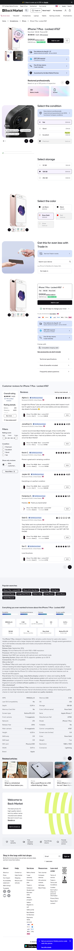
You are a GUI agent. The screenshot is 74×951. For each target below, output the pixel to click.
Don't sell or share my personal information (54, 892)
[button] (18, 34)
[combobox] (54, 261)
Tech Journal (42, 872)
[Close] (71, 2)
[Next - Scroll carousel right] (67, 82)
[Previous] (9, 229)
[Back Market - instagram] (4, 891)
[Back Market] (12, 10)
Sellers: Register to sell (30, 905)
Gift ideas (41, 885)
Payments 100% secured (30, 920)
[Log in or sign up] (65, 10)
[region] (49, 91)
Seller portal (30, 910)
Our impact (6, 878)
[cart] (70, 10)
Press (4, 875)
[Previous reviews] (65, 567)
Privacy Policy (54, 898)
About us (6, 872)
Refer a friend (31, 872)
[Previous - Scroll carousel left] (62, 82)
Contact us (18, 872)
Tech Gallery (53, 313)
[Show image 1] (13, 230)
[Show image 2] (18, 230)
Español (70, 6)
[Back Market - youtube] (4, 895)
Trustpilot (6, 888)
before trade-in (39, 40)
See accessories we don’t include (49, 352)
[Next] (27, 229)
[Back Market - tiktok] (8, 891)
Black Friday (42, 888)
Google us (11, 820)
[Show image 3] (23, 230)
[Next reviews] (70, 567)
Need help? (46, 10)
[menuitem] (26, 16)
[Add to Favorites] (67, 40)
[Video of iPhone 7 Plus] (18, 56)
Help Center (18, 875)
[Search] (26, 10)
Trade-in (29, 885)
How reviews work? (11, 420)
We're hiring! (7, 885)
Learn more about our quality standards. (39, 692)
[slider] (4, 438)
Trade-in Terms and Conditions (53, 882)
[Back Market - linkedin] (8, 895)
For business (57, 10)
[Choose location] (58, 6)
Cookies (52, 887)
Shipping (17, 878)
